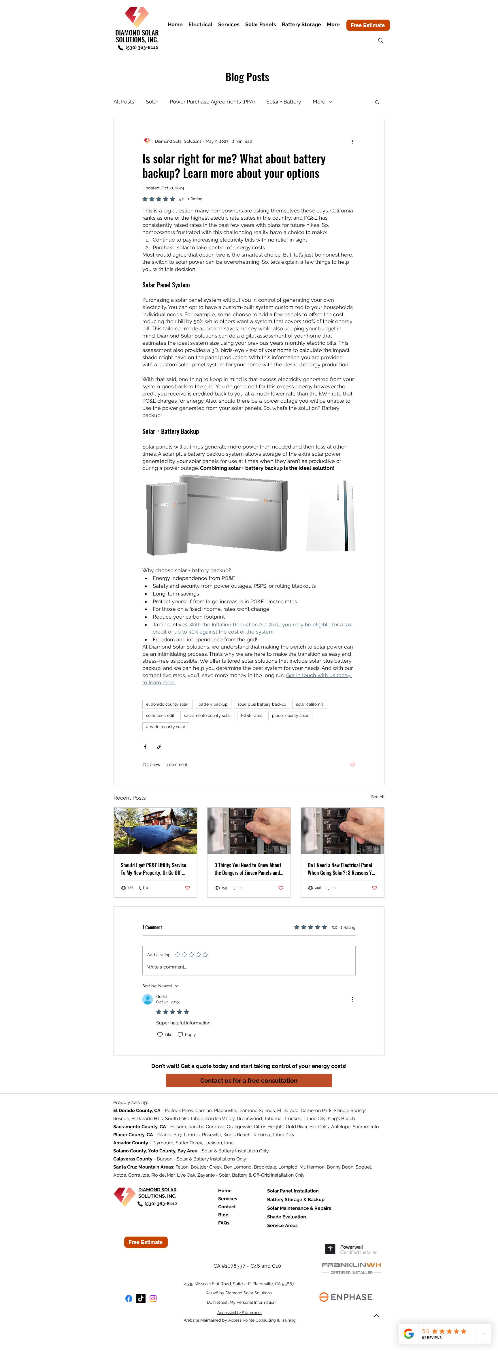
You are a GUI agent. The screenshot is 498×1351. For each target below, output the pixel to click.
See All (377, 796)
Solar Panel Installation (293, 1191)
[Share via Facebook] (145, 746)
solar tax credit (160, 715)
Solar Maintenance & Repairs (299, 1208)
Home (225, 1190)
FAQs (223, 1223)
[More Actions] (352, 999)
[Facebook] (128, 1298)
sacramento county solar (207, 715)
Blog (223, 1215)
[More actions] (352, 141)
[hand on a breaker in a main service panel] (342, 831)
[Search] (381, 41)
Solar (152, 102)
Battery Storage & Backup (296, 1199)
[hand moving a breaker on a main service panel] (249, 831)
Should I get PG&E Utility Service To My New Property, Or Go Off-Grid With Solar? (153, 868)
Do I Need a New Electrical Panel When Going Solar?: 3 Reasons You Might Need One (342, 868)
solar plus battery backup (261, 704)
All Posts (124, 102)
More (319, 102)
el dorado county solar (167, 704)
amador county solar (165, 726)
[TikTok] (141, 1298)
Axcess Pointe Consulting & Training (262, 1320)
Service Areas (282, 1225)
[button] (377, 101)
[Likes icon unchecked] (160, 1034)
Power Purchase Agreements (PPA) (212, 102)
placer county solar (290, 715)
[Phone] (120, 48)
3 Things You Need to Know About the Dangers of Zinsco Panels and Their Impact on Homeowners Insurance (247, 868)
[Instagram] (153, 1298)
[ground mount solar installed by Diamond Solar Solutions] (155, 831)
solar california (310, 704)
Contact (227, 1206)
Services (227, 1198)
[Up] (376, 1315)
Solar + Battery (283, 102)
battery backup (213, 704)
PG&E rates (251, 715)
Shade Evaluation (286, 1217)
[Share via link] (159, 746)
